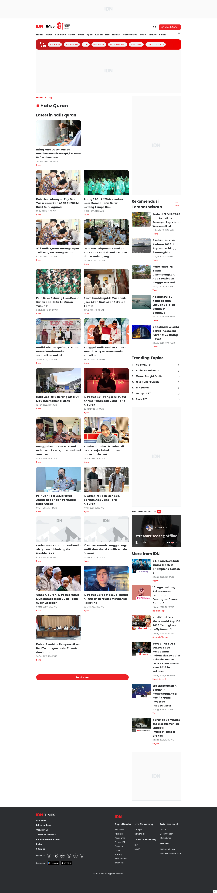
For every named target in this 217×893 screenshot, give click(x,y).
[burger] (179, 33)
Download (41, 863)
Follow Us (40, 855)
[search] (155, 27)
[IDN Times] (53, 26)
